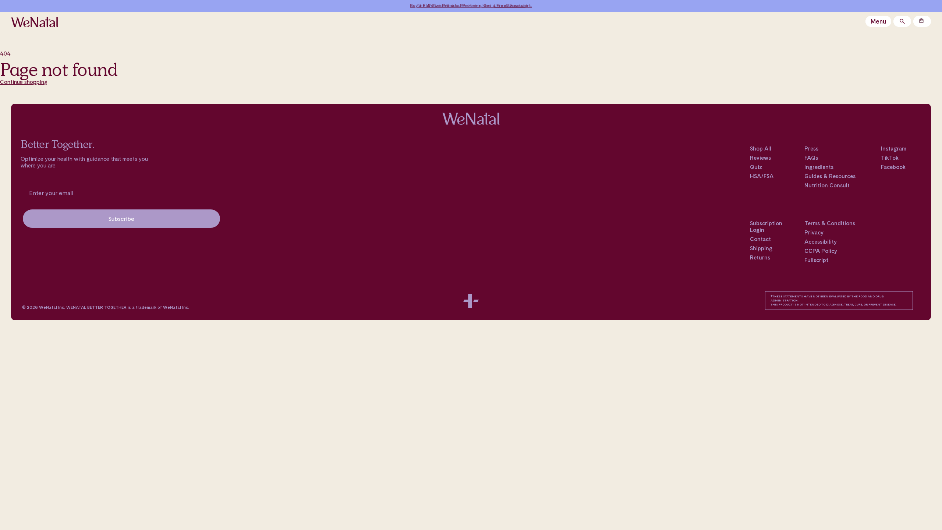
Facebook (893, 167)
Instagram (893, 148)
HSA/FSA (761, 176)
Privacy (814, 232)
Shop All (760, 148)
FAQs (811, 158)
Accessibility (820, 242)
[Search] (902, 21)
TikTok (890, 158)
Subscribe (121, 218)
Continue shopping (23, 82)
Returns (760, 257)
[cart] (922, 21)
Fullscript (816, 260)
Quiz (756, 167)
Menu (878, 21)
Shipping (761, 248)
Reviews (760, 158)
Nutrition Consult (827, 185)
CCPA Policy (820, 251)
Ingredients (818, 167)
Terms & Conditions (829, 223)
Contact (760, 239)
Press (811, 148)
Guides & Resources (830, 176)
